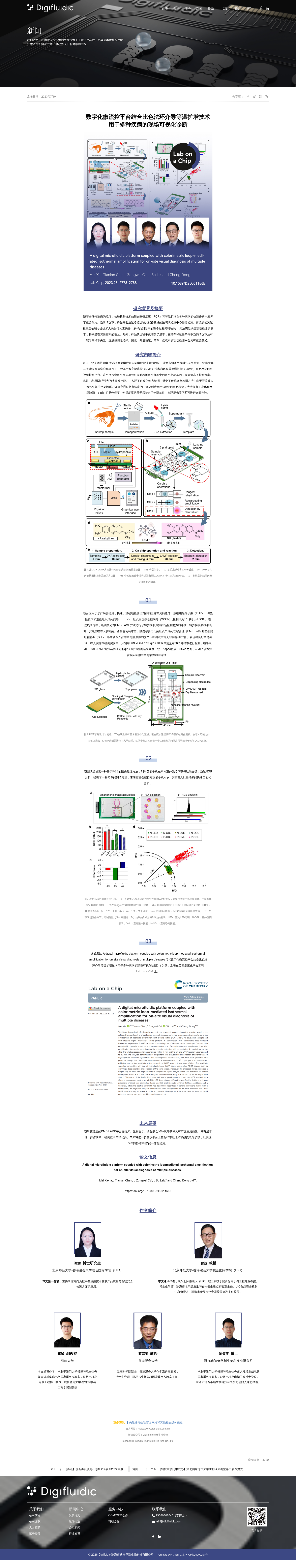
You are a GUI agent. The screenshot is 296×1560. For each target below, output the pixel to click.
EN (237, 8)
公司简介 (34, 1515)
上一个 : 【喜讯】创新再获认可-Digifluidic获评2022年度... (89, 1469)
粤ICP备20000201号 (196, 1554)
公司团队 (34, 1521)
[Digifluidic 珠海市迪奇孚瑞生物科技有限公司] (50, 8)
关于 (176, 8)
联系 (211, 8)
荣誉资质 (34, 1533)
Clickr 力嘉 (179, 1554)
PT (249, 8)
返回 (135, 1469)
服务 (188, 8)
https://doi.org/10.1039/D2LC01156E (148, 1191)
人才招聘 (34, 1527)
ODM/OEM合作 (118, 1515)
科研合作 (114, 1521)
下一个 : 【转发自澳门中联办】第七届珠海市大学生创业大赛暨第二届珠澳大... (195, 1469)
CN (225, 8)
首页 (165, 8)
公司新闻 (74, 1527)
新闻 (199, 8)
